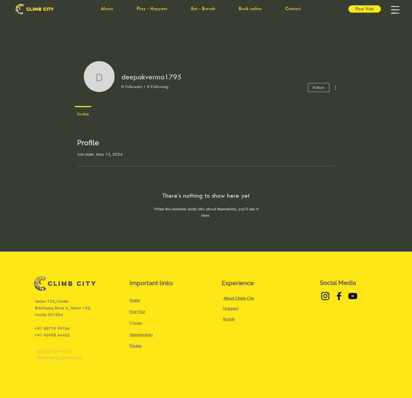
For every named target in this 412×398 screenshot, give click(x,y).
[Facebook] (339, 296)
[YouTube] (352, 296)
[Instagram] (325, 296)
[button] (395, 10)
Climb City (72, 283)
